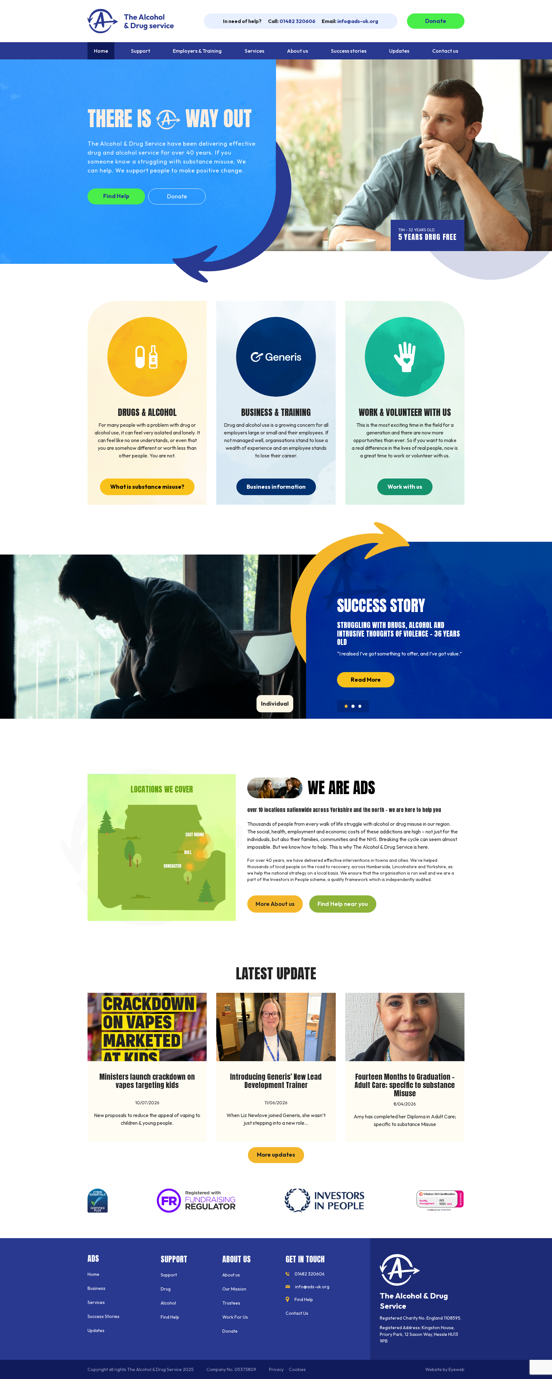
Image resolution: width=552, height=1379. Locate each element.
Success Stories (103, 1316)
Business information (276, 486)
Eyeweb (456, 1369)
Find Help (116, 196)
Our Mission (234, 1289)
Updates (96, 1330)
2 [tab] (352, 708)
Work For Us (235, 1317)
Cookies (297, 1369)
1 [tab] (345, 708)
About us (231, 1275)
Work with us (404, 486)
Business (96, 1288)
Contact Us (297, 1313)
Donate (435, 21)
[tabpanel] (401, 650)
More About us (275, 904)
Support (169, 1275)
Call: (291, 21)
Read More (366, 679)
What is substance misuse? (147, 486)
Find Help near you (343, 904)
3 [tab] (359, 708)
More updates (276, 1154)
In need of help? (242, 21)
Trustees (231, 1303)
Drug (166, 1289)
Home (93, 1274)
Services (96, 1302)
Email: (350, 21)
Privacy (276, 1369)
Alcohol (168, 1303)
